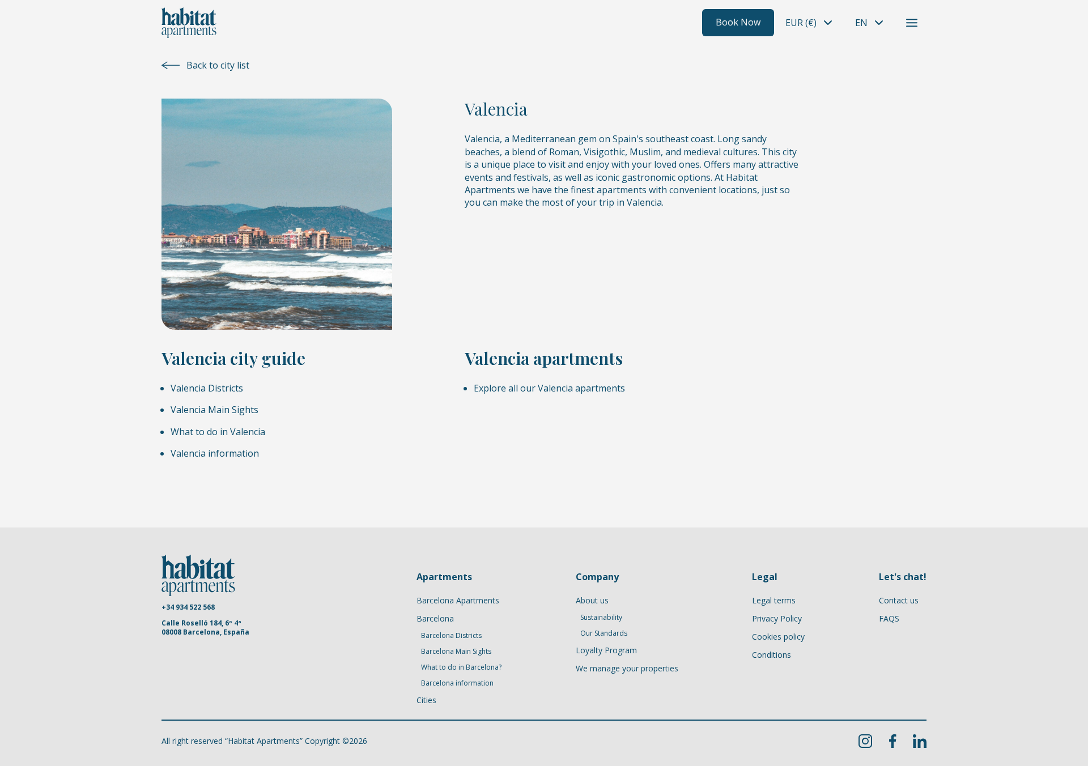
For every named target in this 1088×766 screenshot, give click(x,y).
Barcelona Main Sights (456, 651)
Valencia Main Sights (214, 409)
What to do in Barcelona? (461, 667)
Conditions (771, 654)
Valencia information (215, 453)
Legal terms (774, 600)
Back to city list (217, 65)
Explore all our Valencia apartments (549, 388)
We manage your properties (627, 668)
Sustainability (601, 617)
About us (592, 600)
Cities (426, 700)
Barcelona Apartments (457, 600)
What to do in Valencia (218, 431)
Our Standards (603, 633)
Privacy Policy (777, 618)
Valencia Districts (207, 388)
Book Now (738, 22)
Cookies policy (778, 636)
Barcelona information (457, 683)
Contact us (899, 600)
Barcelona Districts (451, 635)
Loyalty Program (606, 650)
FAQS (889, 618)
